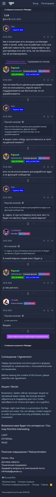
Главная (44, 484)
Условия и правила (26, 482)
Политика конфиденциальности (16, 484)
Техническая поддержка (14, 465)
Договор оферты (10, 462)
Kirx (6, 19)
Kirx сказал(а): (10, 246)
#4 (52, 167)
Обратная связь (9, 482)
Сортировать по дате (16, 61)
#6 (52, 241)
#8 (52, 310)
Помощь (35, 484)
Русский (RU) (9, 477)
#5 (52, 197)
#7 (52, 283)
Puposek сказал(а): (12, 122)
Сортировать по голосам (38, 61)
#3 (52, 116)
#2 (52, 80)
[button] (4, 3)
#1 (52, 37)
